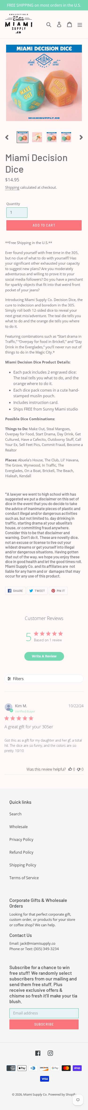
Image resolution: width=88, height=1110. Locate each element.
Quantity (13, 203)
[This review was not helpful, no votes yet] (78, 769)
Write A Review (44, 656)
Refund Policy (21, 852)
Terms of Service (24, 877)
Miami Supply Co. (35, 1094)
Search (15, 814)
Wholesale (18, 826)
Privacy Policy (21, 839)
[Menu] (80, 24)
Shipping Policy (22, 865)
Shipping (12, 187)
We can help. (45, 924)
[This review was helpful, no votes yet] (70, 769)
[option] (22, 137)
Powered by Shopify (62, 1094)
